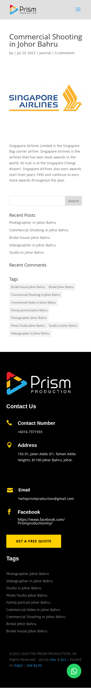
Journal (45, 53)
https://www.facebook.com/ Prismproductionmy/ (41, 521)
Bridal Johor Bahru (61, 287)
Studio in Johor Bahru (26, 252)
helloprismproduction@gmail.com (46, 498)
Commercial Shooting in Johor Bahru (38, 230)
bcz (63, 659)
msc (53, 659)
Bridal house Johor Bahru (29, 237)
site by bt (34, 665)
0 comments (65, 53)
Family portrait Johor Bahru (29, 310)
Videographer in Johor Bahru (32, 245)
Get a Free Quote (33, 541)
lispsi (18, 665)
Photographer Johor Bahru (29, 318)
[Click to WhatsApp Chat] (74, 671)
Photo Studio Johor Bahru (28, 325)
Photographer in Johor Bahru (32, 222)
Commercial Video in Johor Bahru (33, 302)
